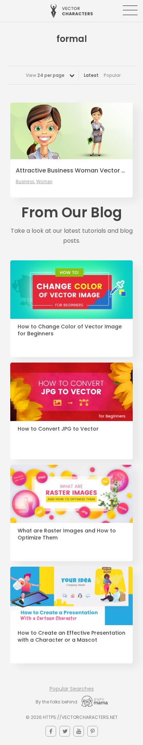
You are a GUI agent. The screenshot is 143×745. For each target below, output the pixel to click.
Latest (91, 75)
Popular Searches (72, 688)
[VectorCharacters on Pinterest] (92, 731)
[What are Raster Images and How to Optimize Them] (71, 494)
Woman (44, 182)
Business (25, 182)
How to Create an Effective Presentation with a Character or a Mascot (71, 637)
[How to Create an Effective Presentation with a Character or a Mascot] (71, 596)
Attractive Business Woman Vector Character (71, 171)
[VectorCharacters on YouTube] (78, 731)
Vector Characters (72, 11)
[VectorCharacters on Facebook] (50, 731)
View (45, 75)
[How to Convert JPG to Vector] (71, 392)
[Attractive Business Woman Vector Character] (71, 131)
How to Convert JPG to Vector (58, 428)
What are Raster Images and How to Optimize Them (67, 534)
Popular (112, 75)
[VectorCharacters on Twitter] (64, 731)
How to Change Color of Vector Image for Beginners (70, 330)
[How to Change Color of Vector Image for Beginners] (71, 289)
